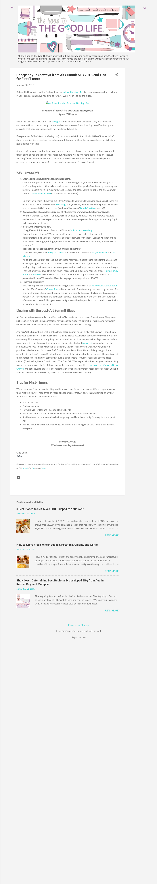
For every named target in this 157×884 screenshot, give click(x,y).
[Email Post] (18, 478)
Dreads (25, 468)
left (33, 468)
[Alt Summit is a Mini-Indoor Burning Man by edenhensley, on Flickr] (67, 103)
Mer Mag (61, 204)
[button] (117, 75)
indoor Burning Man (73, 92)
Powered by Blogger (78, 625)
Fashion (37, 274)
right (43, 468)
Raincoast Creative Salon (104, 285)
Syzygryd (87, 343)
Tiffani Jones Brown (40, 193)
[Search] (145, 8)
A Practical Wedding (81, 230)
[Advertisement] (137, 114)
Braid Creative (87, 208)
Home (107, 270)
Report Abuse (79, 637)
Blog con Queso (56, 252)
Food (25, 274)
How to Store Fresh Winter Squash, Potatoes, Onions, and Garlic (57, 544)
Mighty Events (99, 252)
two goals (57, 121)
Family (114, 270)
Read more (112, 535)
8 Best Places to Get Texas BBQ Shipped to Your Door (50, 509)
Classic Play (52, 289)
